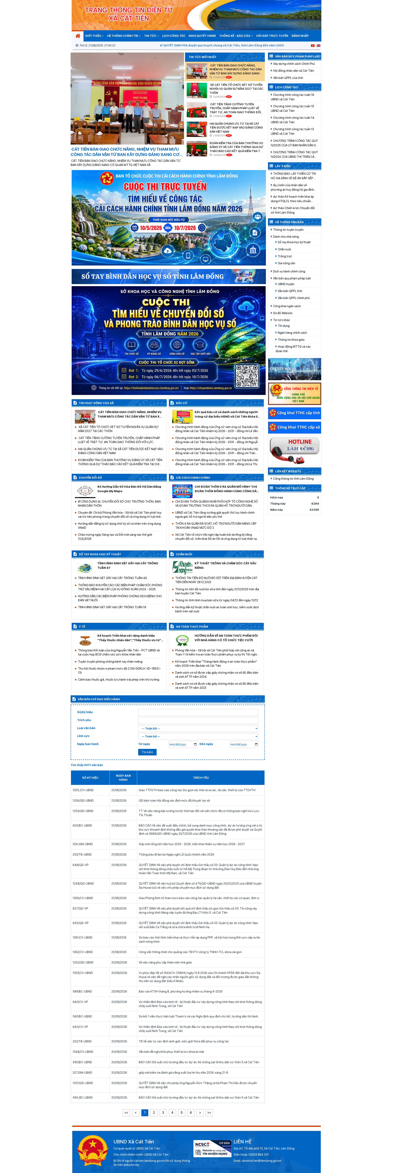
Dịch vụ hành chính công (288, 271)
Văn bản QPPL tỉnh (289, 291)
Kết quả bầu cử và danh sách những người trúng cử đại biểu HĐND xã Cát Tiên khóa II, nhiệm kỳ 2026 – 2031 (226, 414)
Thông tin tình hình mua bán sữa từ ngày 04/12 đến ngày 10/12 (216, 600)
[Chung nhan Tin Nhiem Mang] (212, 1148)
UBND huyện (285, 284)
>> (209, 1113)
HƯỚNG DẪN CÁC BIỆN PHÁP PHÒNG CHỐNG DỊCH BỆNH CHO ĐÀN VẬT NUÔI (120, 598)
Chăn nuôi (183, 554)
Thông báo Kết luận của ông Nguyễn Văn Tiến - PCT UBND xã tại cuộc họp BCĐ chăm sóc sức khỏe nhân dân (119, 652)
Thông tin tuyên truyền (288, 229)
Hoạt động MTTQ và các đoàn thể (293, 349)
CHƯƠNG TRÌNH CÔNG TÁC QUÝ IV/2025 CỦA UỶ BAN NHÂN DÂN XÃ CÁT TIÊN (294, 143)
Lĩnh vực (83, 736)
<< (126, 1113)
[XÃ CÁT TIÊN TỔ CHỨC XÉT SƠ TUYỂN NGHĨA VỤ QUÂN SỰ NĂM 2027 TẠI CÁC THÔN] (197, 90)
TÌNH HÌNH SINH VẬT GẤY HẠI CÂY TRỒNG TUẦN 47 (127, 565)
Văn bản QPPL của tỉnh (287, 78)
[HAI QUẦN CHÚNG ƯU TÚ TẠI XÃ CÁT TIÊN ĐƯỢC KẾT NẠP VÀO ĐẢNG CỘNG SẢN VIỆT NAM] (197, 129)
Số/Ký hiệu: (85, 712)
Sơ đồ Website (282, 313)
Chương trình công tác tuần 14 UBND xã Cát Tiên (292, 120)
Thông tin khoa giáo (291, 339)
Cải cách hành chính (192, 477)
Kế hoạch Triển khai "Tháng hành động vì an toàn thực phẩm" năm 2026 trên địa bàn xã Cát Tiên (216, 663)
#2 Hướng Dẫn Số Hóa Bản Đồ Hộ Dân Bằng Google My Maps (129, 489)
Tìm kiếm (147, 752)
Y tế (81, 626)
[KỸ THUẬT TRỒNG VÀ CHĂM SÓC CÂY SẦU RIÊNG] (182, 567)
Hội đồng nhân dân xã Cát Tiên (293, 70)
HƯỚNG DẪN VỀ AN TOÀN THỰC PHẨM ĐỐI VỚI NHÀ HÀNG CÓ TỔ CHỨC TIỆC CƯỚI (226, 638)
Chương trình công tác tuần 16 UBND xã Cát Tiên (292, 97)
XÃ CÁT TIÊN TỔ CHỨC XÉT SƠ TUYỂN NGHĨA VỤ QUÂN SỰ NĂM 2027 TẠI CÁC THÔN (236, 88)
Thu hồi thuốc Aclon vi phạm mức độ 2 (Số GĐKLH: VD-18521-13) (119, 670)
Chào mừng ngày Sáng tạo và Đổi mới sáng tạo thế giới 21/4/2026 (115, 536)
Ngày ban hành (88, 744)
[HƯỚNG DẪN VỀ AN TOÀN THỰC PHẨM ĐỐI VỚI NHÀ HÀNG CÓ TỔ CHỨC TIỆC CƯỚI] (182, 640)
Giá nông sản (286, 263)
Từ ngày (144, 744)
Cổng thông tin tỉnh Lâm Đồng (293, 478)
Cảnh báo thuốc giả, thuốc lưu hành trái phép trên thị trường (118, 679)
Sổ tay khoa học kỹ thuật (99, 554)
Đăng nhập (300, 35)
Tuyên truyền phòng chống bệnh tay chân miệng (110, 661)
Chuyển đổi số (90, 477)
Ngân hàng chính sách (292, 332)
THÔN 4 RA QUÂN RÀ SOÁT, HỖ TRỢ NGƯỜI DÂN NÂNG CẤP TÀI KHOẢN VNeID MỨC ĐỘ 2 (215, 525)
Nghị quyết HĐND (202, 35)
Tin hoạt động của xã (96, 403)
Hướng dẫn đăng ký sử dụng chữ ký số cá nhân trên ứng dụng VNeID (119, 525)
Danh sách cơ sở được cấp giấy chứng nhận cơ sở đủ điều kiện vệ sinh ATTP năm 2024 (216, 674)
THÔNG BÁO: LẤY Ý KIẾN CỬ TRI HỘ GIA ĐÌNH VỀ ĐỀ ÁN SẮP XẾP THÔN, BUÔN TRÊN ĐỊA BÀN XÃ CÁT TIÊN (293, 176)
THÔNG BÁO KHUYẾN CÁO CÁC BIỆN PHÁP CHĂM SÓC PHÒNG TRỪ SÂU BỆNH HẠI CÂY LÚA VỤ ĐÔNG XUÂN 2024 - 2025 (120, 587)
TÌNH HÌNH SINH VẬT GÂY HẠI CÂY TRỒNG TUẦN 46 (112, 578)
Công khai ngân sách (286, 306)
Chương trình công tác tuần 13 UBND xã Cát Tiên (292, 131)
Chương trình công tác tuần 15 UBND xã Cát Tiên (292, 108)
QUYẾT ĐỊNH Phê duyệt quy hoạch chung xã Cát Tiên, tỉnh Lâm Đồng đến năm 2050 (188, 45)
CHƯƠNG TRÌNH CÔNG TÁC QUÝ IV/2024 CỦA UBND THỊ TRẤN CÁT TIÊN (294, 154)
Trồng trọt (284, 256)
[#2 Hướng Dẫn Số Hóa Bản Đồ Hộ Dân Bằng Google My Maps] (85, 491)
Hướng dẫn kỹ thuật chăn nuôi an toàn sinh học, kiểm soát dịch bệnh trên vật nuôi (217, 609)
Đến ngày (206, 744)
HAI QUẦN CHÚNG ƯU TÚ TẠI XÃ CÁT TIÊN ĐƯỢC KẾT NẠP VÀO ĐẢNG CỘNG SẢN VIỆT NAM (236, 127)
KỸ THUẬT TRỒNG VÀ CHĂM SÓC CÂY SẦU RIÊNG (225, 565)
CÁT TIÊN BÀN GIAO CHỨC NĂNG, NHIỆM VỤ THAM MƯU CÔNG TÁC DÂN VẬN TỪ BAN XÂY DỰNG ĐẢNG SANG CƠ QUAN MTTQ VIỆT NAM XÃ (236, 69)
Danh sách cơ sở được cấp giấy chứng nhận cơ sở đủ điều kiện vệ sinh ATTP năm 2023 (216, 685)
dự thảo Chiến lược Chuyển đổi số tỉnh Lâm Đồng (293, 210)
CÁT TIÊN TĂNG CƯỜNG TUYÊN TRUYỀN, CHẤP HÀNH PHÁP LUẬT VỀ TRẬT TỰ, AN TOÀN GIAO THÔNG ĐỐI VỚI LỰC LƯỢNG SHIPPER (235, 108)
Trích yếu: (84, 720)
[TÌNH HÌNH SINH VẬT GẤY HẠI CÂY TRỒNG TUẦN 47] (85, 567)
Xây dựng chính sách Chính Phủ (293, 63)
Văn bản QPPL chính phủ (293, 298)
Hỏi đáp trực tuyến (272, 35)
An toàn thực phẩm (191, 626)
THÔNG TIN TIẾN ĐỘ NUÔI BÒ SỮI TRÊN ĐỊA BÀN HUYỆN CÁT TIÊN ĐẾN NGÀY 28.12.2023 (216, 580)
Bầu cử (181, 403)
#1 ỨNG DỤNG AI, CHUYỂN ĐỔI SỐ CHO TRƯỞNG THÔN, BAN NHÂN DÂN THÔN (119, 503)
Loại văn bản (86, 728)
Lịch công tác (173, 35)
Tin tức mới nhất (203, 57)
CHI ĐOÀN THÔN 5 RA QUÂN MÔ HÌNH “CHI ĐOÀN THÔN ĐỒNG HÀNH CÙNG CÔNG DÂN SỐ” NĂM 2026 (227, 489)
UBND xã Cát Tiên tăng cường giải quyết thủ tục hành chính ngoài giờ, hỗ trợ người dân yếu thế (215, 514)
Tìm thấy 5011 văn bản (87, 765)
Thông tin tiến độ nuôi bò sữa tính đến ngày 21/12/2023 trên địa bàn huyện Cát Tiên (217, 591)
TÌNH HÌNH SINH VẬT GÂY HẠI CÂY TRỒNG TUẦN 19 (112, 607)
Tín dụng (283, 325)
